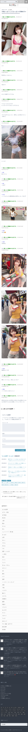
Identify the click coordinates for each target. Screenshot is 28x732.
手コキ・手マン (6, 565)
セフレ (22, 709)
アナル (3, 543)
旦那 (24, 714)
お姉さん (19, 707)
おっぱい (11, 456)
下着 (3, 587)
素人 (13, 484)
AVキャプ (4, 621)
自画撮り (4, 598)
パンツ (18, 710)
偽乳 (17, 482)
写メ (20, 712)
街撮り (3, 604)
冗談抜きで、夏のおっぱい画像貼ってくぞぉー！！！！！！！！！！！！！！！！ (17, 468)
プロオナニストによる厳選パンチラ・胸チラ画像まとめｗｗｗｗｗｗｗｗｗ (17, 476)
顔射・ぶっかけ (6, 551)
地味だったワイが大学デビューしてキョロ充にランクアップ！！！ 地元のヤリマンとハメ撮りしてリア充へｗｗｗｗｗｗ (15, 649)
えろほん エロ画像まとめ (6, 685)
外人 (3, 529)
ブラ (24, 710)
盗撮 (3, 601)
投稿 (22, 714)
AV (1, 707)
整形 (3, 484)
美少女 (3, 517)
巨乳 (24, 482)
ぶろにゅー (3, 692)
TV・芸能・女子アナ (7, 624)
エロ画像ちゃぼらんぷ (5, 698)
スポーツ (4, 615)
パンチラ (4, 590)
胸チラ (3, 593)
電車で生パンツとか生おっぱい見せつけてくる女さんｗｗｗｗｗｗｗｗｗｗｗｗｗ (17, 460)
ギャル (3, 526)
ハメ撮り (4, 554)
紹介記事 (4, 626)
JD (5, 707)
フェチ (3, 618)
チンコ (2, 710)
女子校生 (4, 515)
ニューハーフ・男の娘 (7, 531)
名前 (3, 433)
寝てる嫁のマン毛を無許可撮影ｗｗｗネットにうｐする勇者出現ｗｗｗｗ (13, 497)
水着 (3, 584)
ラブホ (5, 712)
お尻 (3, 537)
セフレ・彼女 (5, 512)
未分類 (3, 629)
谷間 (17, 484)
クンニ (3, 559)
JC (3, 707)
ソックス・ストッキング (8, 582)
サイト (4, 444)
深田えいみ (8, 484)
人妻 (3, 520)
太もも (3, 545)
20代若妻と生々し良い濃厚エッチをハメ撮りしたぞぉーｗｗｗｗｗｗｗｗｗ (14, 492)
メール (4, 439)
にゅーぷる (3, 689)
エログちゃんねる (4, 695)
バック (10, 710)
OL (9, 707)
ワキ (3, 548)
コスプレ (4, 596)
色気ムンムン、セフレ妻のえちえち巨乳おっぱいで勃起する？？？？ (17, 472)
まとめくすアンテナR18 (6, 693)
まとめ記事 (5, 456)
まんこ (3, 540)
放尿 (3, 579)
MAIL (21, 2)
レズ (3, 576)
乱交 (3, 557)
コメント (5, 422)
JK (7, 707)
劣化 (20, 482)
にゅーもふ (3, 690)
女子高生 (9, 714)
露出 (3, 573)
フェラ (3, 562)
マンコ (2, 712)
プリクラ (4, 607)
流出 (2, 715)
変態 (2, 714)
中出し (12, 712)
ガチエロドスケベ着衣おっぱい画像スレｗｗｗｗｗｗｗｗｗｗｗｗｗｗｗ (17, 464)
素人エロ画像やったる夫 (10, 729)
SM (3, 570)
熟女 (3, 523)
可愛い (24, 712)
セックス (18, 709)
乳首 (13, 482)
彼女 (19, 714)
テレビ (9, 482)
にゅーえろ (3, 687)
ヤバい (3, 612)
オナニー (4, 568)
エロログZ (3, 696)
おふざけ (4, 610)
